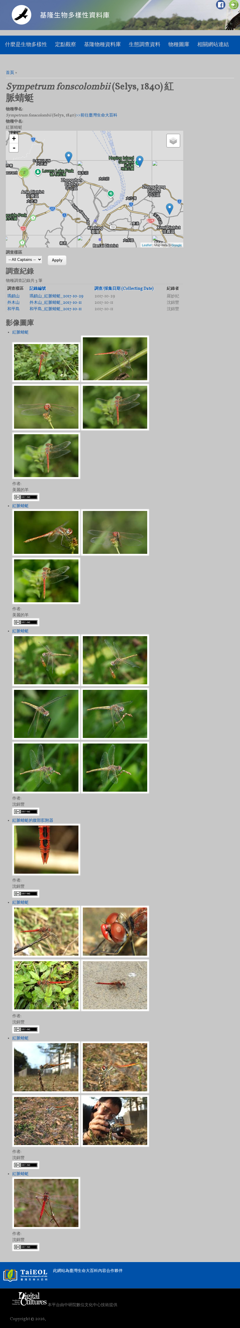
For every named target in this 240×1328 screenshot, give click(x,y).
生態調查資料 (144, 44)
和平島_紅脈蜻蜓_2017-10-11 (56, 309)
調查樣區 (14, 252)
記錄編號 (38, 289)
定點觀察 (65, 44)
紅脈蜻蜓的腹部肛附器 (32, 820)
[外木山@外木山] (68, 157)
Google (177, 244)
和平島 (13, 309)
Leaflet (147, 244)
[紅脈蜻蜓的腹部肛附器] (46, 874)
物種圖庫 (178, 44)
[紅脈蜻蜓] (46, 381)
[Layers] (173, 140)
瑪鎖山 (13, 296)
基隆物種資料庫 (102, 44)
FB (220, 4)
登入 (234, 4)
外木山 (13, 303)
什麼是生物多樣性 (26, 44)
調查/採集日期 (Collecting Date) (124, 289)
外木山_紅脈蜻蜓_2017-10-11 (56, 303)
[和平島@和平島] (139, 161)
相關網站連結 (213, 44)
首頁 (10, 73)
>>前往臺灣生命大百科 (96, 115)
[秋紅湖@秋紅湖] (169, 209)
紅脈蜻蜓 (20, 332)
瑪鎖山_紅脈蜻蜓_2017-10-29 (56, 296)
